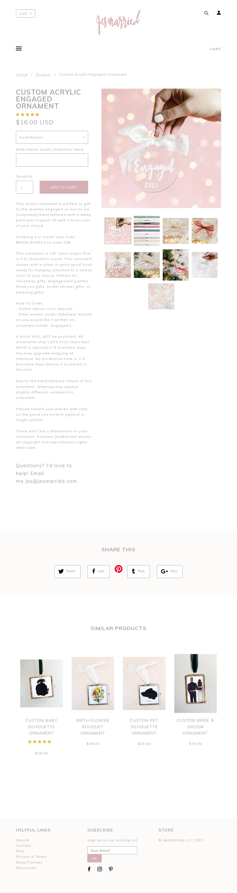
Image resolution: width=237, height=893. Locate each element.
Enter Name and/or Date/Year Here (50, 149)
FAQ (20, 851)
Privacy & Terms (31, 856)
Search (22, 840)
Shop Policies (29, 862)
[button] (28, 114)
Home (22, 74)
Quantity (24, 176)
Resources (26, 868)
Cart (215, 49)
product (43, 74)
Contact (23, 845)
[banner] (118, 22)
